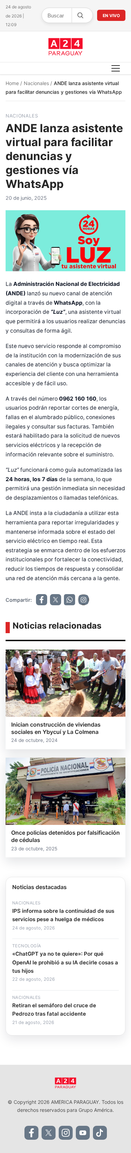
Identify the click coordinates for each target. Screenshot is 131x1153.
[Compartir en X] (55, 599)
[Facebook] (31, 1132)
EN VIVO (111, 15)
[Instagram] (65, 1132)
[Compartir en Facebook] (41, 599)
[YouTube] (82, 1132)
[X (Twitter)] (48, 1132)
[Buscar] (80, 15)
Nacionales (37, 83)
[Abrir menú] (115, 68)
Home (13, 83)
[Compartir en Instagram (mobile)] (83, 599)
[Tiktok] (100, 1132)
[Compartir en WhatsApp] (69, 599)
